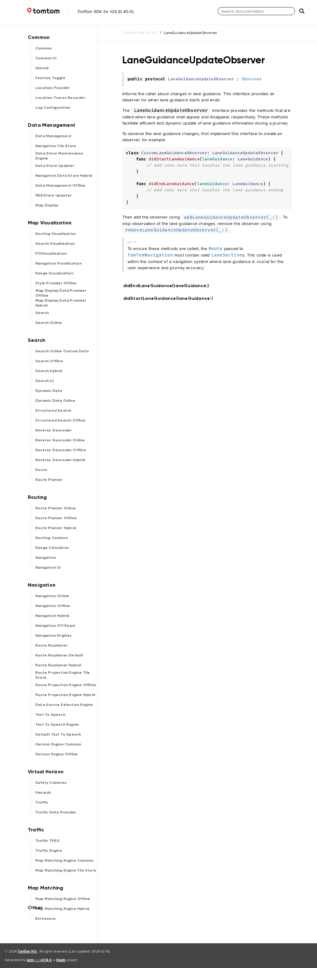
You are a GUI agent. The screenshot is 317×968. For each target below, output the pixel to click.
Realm (61, 959)
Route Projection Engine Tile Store (62, 675)
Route (41, 470)
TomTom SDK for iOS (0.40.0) (104, 11)
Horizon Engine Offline (56, 754)
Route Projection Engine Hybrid (65, 695)
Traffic (41, 802)
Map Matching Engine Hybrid (62, 908)
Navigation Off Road (55, 625)
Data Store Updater (55, 165)
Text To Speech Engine (57, 724)
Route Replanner (51, 645)
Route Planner (49, 480)
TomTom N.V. (27, 951)
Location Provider (52, 88)
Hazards (43, 792)
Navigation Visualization (58, 263)
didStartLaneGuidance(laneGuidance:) (170, 298)
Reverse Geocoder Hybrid (60, 460)
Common (43, 48)
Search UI (44, 381)
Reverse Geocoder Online (60, 440)
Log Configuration (52, 107)
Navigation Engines (53, 635)
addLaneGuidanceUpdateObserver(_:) (231, 217)
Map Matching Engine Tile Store (65, 870)
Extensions (45, 918)
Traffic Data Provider (55, 812)
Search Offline (49, 361)
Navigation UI (48, 567)
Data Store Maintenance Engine (59, 155)
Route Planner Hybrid (55, 528)
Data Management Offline (60, 185)
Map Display (46, 205)
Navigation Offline (52, 606)
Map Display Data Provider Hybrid (60, 303)
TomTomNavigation (150, 255)
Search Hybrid (48, 371)
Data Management (53, 136)
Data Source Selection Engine (64, 705)
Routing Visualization (55, 233)
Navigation (45, 557)
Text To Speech (50, 714)
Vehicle (42, 68)
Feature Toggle (50, 78)
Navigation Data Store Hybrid (63, 175)
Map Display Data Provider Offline (60, 293)
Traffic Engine (48, 850)
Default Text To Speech (58, 734)
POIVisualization (51, 253)
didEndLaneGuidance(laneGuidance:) (168, 285)
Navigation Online (52, 596)
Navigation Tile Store (55, 146)
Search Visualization (55, 243)
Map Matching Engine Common (64, 860)
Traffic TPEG (47, 841)
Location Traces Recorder (60, 98)
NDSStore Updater (53, 195)
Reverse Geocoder (53, 430)
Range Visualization (54, 273)
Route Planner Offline (56, 518)
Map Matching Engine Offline (62, 899)
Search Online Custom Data (62, 351)
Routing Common (51, 538)
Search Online (48, 323)
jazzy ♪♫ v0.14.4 (39, 959)
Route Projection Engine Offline (65, 685)
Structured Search (53, 410)
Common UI (45, 58)
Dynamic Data (48, 390)
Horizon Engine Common (58, 744)
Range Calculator (52, 548)
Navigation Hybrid (52, 615)
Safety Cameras (51, 782)
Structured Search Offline (60, 420)
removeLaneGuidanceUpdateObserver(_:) (176, 229)
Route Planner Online (55, 508)
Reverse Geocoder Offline (60, 450)
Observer (252, 79)
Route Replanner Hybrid (58, 665)
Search (42, 313)
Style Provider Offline (55, 283)
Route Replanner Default (59, 655)
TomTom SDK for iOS (139, 32)
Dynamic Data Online (55, 400)
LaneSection (226, 255)
